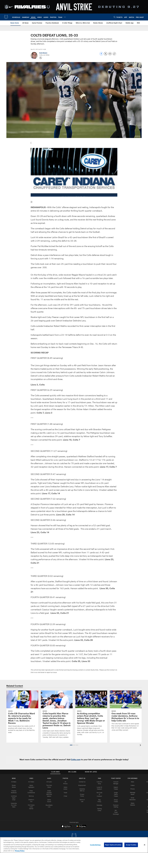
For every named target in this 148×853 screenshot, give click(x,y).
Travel (65, 792)
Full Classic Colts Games (31, 806)
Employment (82, 785)
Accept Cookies (131, 845)
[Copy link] (114, 54)
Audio (49, 778)
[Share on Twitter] (105, 55)
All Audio (49, 781)
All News (13, 781)
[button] (71, 745)
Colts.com (76, 759)
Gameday (99, 805)
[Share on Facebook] (101, 55)
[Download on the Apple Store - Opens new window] (66, 826)
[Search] (114, 17)
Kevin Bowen (43, 53)
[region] (74, 845)
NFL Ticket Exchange (116, 812)
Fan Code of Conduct (99, 794)
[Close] (144, 845)
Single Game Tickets (116, 794)
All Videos (31, 781)
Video (31, 778)
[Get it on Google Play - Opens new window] (81, 827)
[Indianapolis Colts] (74, 836)
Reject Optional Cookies (113, 845)
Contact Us (82, 781)
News (14, 778)
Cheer (65, 796)
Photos (65, 778)
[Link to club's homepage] (6, 17)
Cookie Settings (95, 845)
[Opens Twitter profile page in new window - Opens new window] (40, 57)
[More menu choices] (65, 17)
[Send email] (110, 55)
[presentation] (141, 745)
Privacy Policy (19, 851)
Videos (133, 785)
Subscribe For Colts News (14, 805)
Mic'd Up (31, 796)
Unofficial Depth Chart (14, 797)
